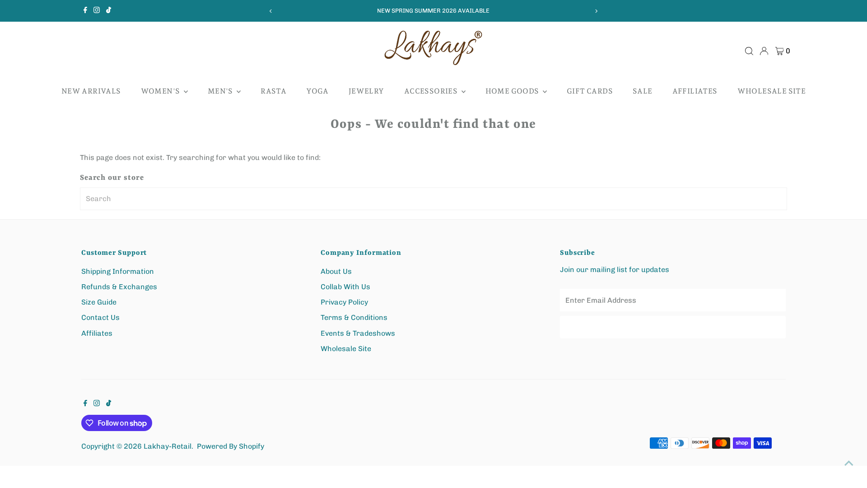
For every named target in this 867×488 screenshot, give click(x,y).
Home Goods (513, 91)
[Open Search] (749, 51)
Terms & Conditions (354, 317)
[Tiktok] (108, 11)
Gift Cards (590, 91)
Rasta (273, 91)
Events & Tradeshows (358, 333)
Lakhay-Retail (167, 446)
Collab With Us (345, 286)
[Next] (596, 11)
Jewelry (366, 91)
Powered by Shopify (230, 446)
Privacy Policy (344, 302)
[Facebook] (85, 11)
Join (673, 327)
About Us (336, 271)
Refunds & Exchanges (119, 286)
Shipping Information (117, 271)
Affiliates (695, 91)
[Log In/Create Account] (764, 51)
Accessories (431, 91)
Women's (161, 91)
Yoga (317, 91)
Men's (221, 91)
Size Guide (99, 302)
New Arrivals (91, 91)
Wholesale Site (771, 91)
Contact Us (100, 317)
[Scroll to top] (849, 463)
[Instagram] (96, 11)
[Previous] (271, 11)
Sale (643, 91)
